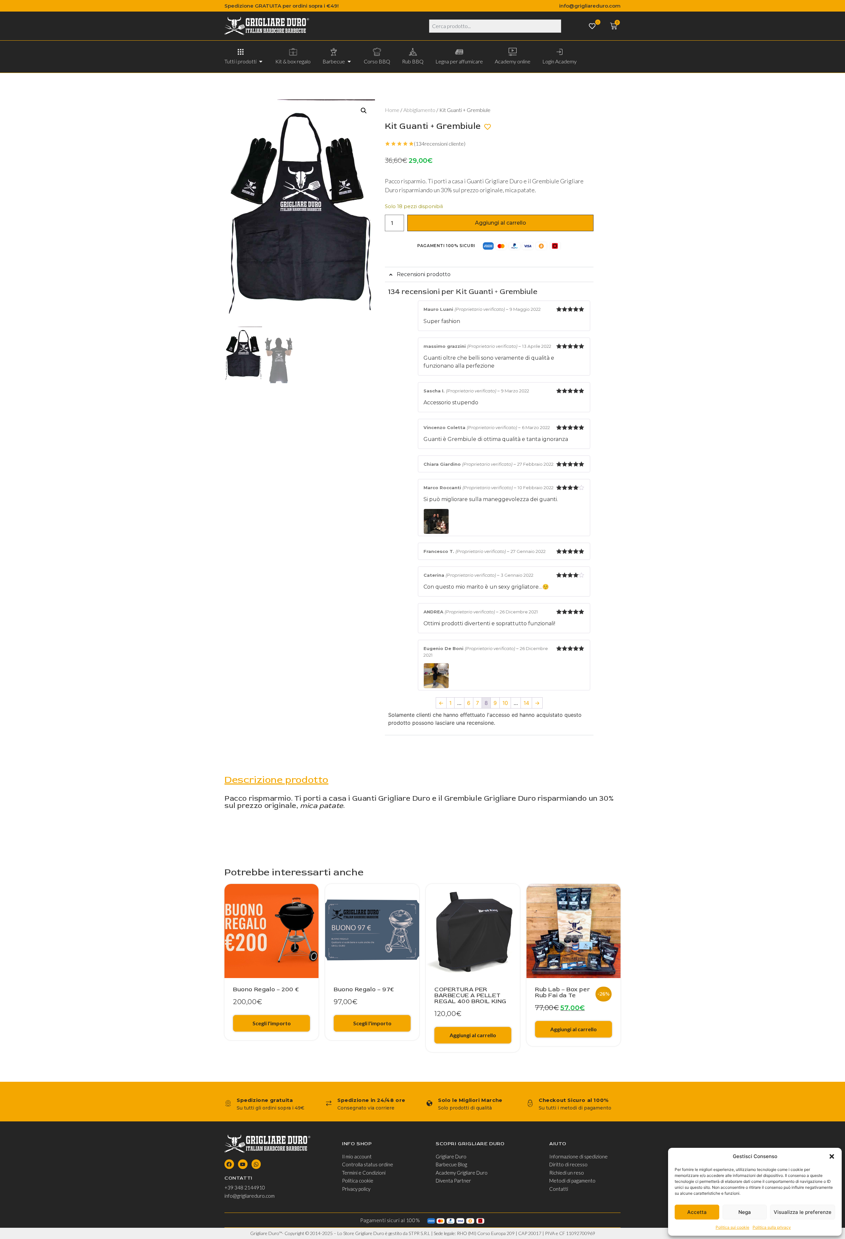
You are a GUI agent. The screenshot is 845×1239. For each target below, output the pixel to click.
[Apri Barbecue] (349, 61)
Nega (744, 1212)
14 (526, 703)
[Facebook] (229, 1164)
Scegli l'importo (272, 1023)
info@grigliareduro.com (590, 6)
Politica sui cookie (732, 1227)
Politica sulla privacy (772, 1227)
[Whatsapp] (256, 1164)
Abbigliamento (419, 110)
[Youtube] (243, 1164)
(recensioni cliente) (439, 143)
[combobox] (495, 26)
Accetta (697, 1212)
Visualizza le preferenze (802, 1212)
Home (392, 110)
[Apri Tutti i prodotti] (260, 61)
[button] (831, 1156)
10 (505, 703)
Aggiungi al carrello (500, 223)
